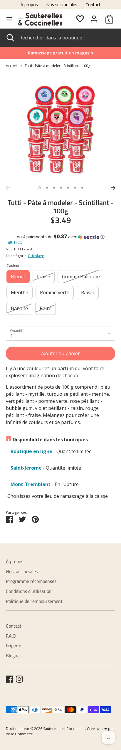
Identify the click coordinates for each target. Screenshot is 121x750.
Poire (45, 308)
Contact (92, 4)
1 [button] (39, 187)
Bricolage (36, 255)
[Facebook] (9, 679)
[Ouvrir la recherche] (9, 37)
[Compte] (94, 17)
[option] (60, 127)
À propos (29, 4)
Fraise (43, 276)
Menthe (19, 292)
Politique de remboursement (34, 601)
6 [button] (75, 188)
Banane (19, 308)
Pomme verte (54, 292)
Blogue (13, 655)
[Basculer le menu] (9, 19)
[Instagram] (19, 679)
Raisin (87, 292)
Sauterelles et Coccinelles (64, 728)
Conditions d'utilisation (29, 591)
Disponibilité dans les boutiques (50, 439)
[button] (60, 237)
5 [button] (68, 188)
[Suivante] (113, 187)
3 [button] (54, 188)
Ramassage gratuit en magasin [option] (60, 53)
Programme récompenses (31, 581)
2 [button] (47, 188)
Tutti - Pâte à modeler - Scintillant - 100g (57, 65)
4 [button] (61, 188)
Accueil (12, 65)
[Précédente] (7, 187)
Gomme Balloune (81, 276)
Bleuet (18, 276)
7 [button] (82, 188)
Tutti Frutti (14, 242)
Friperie (13, 645)
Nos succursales (61, 4)
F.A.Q (11, 635)
